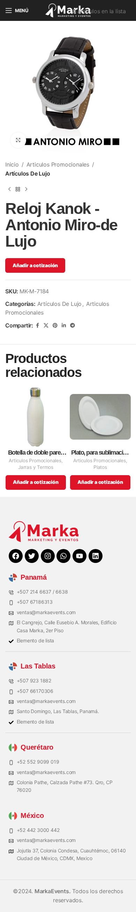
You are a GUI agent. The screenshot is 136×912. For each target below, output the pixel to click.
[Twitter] (32, 556)
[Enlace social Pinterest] (55, 325)
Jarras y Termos (35, 467)
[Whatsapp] (63, 556)
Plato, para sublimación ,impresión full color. (100, 452)
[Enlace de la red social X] (46, 325)
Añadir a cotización (35, 265)
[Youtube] (79, 556)
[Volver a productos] (18, 189)
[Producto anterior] (9, 189)
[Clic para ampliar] (18, 140)
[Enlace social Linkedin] (64, 325)
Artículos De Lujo (27, 173)
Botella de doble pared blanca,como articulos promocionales (36, 452)
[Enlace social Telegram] (72, 325)
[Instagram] (48, 556)
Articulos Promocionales (58, 164)
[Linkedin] (96, 556)
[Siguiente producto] (26, 189)
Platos (100, 467)
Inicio (12, 164)
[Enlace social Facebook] (37, 325)
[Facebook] (16, 556)
